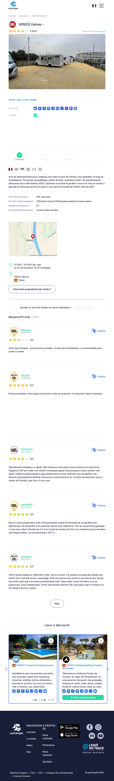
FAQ (28, 752)
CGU (33, 773)
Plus (57, 603)
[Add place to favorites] (51, 641)
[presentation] (12, 62)
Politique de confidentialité (59, 773)
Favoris (44, 159)
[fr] (94, 5)
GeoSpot (47, 761)
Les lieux (23, 16)
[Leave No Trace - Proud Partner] (93, 748)
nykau (103, 31)
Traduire (100, 331)
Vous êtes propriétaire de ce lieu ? (32, 289)
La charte (31, 738)
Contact (69, 159)
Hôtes (29, 745)
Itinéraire (19, 159)
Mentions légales (18, 773)
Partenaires (48, 745)
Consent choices (22, 776)
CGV (41, 773)
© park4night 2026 (94, 772)
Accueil (12, 16)
